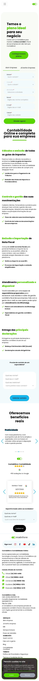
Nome (9, 97)
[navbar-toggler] (5, 4)
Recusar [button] (27, 675)
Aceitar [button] (11, 675)
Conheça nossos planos (19, 55)
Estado (9, 74)
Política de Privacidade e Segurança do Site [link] (21, 671)
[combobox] (20, 77)
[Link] (15, 544)
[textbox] (20, 77)
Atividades (10, 90)
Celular (9, 113)
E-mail (9, 105)
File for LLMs (6, 603)
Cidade (9, 82)
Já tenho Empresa (27, 68)
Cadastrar (20, 528)
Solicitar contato (19, 398)
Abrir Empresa (11, 67)
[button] (2, 441)
